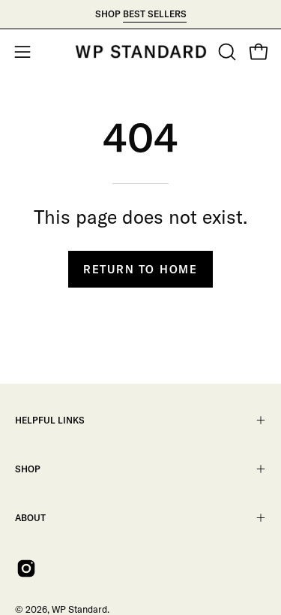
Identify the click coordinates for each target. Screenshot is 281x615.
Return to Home (140, 269)
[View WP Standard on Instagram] (26, 568)
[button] (225, 51)
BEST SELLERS (155, 14)
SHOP (27, 469)
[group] (140, 14)
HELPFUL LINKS (50, 420)
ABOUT (30, 517)
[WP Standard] (141, 52)
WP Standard (79, 609)
